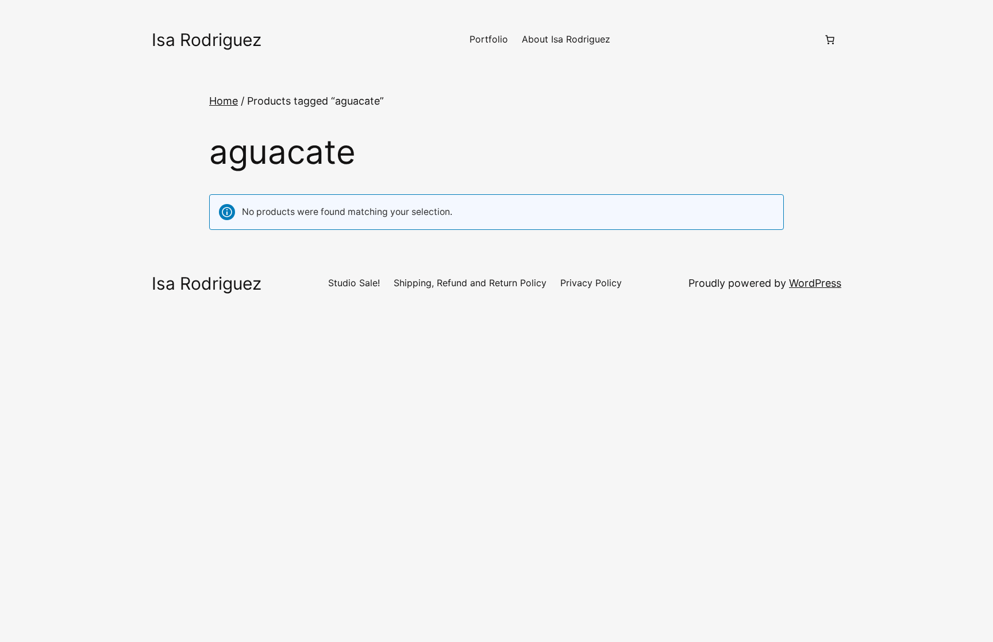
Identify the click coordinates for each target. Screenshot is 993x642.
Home (223, 101)
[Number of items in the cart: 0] (829, 39)
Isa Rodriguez (206, 39)
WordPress (815, 283)
